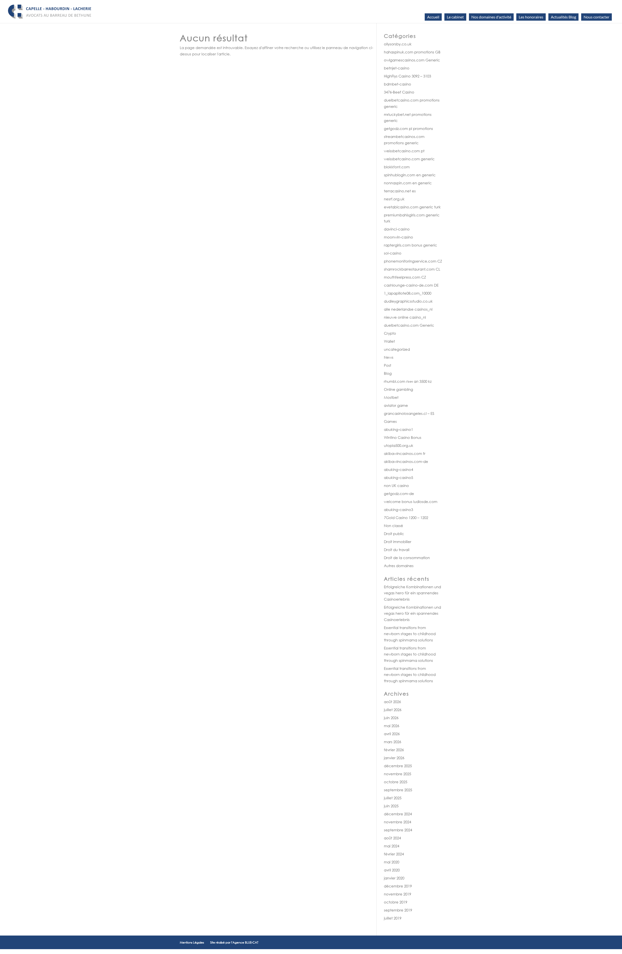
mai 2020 (391, 862)
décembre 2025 (398, 765)
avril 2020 (392, 870)
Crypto (390, 333)
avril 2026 (392, 733)
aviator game (396, 405)
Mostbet (391, 397)
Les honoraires (531, 17)
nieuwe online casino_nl (405, 317)
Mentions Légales (192, 942)
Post (387, 365)
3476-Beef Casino (399, 92)
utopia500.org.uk (398, 445)
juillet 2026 (392, 709)
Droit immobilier (397, 541)
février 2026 (394, 749)
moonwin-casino (398, 237)
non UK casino (396, 485)
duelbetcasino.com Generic (409, 325)
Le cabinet (455, 17)
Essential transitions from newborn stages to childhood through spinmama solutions (410, 633)
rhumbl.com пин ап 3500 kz (408, 381)
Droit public (394, 533)
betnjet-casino (396, 68)
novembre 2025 (397, 773)
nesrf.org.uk (394, 198)
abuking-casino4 (398, 469)
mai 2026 (391, 725)
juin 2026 (391, 717)
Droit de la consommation (407, 557)
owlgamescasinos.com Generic (412, 60)
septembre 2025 (398, 789)
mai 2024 (391, 845)
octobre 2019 (395, 902)
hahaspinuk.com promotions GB (412, 52)
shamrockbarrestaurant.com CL (412, 269)
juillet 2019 (392, 918)
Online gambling (398, 389)
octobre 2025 (395, 781)
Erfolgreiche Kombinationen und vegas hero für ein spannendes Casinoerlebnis (412, 593)
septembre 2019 (398, 910)
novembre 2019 (397, 894)
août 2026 (392, 701)
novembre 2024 (397, 821)
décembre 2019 (398, 886)
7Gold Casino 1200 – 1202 (406, 517)
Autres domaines (399, 565)
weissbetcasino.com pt (404, 150)
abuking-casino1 (398, 429)
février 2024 (394, 854)
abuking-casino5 (398, 477)
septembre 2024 (398, 829)
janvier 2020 (394, 878)
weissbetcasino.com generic (409, 158)
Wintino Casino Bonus (402, 437)
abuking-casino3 (398, 509)
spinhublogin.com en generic (410, 174)
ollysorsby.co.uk (398, 44)
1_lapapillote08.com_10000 (407, 293)
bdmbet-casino (397, 84)
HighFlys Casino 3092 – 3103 (407, 76)
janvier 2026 (394, 757)
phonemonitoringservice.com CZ (413, 261)
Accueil (433, 17)
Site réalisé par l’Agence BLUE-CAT (234, 942)
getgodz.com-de (399, 493)
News (388, 357)
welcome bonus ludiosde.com (410, 501)
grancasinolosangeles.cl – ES (409, 413)
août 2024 (392, 837)
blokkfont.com (397, 166)
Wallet (389, 341)
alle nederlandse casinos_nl (408, 309)
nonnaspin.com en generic (408, 182)
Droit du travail (396, 549)
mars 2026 (392, 741)
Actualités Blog (563, 17)
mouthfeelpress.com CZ (405, 277)
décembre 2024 (398, 813)
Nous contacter (596, 17)
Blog (388, 373)
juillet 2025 (392, 797)
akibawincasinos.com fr (404, 453)
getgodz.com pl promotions (408, 128)
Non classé (393, 525)
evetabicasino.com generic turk (412, 206)
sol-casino (392, 253)
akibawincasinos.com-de (406, 461)
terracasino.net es (400, 190)
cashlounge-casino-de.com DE (411, 285)
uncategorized (397, 349)
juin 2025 (391, 805)
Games (390, 421)
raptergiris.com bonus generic (410, 245)
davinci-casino (397, 229)
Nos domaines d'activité (491, 17)
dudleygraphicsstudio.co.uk (408, 301)
